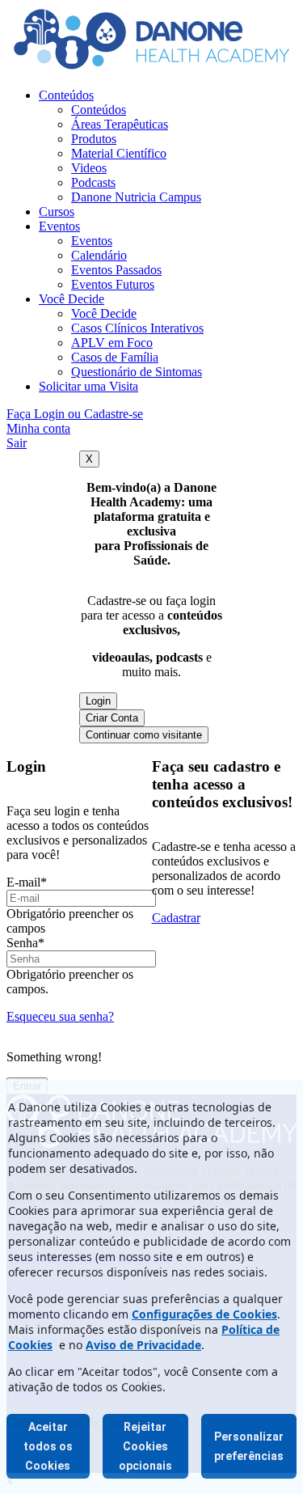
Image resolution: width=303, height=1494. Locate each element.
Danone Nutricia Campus (136, 197)
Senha (25, 943)
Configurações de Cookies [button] (204, 1314)
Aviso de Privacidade (143, 1344)
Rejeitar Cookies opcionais (145, 1446)
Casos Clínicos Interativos (137, 328)
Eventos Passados (116, 270)
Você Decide (71, 299)
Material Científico (118, 153)
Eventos (59, 226)
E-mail (26, 882)
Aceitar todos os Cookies (48, 1446)
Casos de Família (114, 357)
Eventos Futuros (112, 284)
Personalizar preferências (249, 1446)
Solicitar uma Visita (88, 386)
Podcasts (93, 182)
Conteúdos (66, 95)
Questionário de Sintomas (136, 372)
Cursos (56, 211)
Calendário (99, 255)
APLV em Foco (112, 342)
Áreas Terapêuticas (119, 124)
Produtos (93, 139)
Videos (89, 168)
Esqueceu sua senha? (60, 1016)
